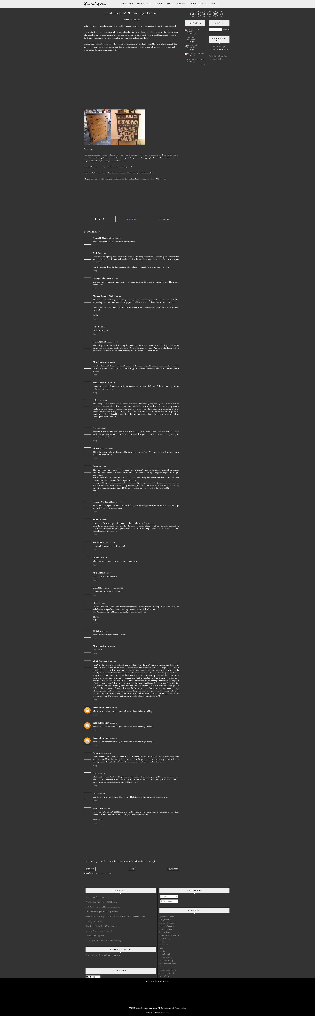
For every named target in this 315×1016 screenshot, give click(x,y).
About (213, 4)
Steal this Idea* (119, 26)
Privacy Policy (180, 1008)
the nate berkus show (167, 963)
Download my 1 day (94, 955)
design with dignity (167, 923)
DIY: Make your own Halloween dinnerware (103, 907)
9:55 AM (111, 362)
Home (132, 869)
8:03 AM (105, 631)
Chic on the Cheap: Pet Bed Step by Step (102, 911)
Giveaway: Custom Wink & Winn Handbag (103, 940)
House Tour (126, 4)
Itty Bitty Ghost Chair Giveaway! (99, 931)
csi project (163, 945)
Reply (95, 245)
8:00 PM (109, 573)
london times (164, 932)
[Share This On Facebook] (95, 219)
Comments (167, 901)
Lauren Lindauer (101, 707)
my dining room (144, 32)
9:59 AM (111, 383)
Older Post (173, 869)
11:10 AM (109, 449)
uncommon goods (166, 973)
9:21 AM (115, 278)
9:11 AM (103, 253)
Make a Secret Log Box (95, 935)
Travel (169, 4)
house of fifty (164, 938)
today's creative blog (167, 970)
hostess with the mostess (169, 935)
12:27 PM (102, 466)
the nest (162, 967)
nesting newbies (166, 957)
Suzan (96, 466)
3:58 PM (103, 520)
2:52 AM (113, 661)
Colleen (96, 557)
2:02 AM (107, 753)
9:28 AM (102, 327)
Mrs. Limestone (100, 362)
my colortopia (165, 954)
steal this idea (131, 219)
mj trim (162, 951)
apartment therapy (166, 916)
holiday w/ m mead (166, 926)
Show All (202, 65)
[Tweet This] (99, 219)
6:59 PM (111, 646)
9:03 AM (107, 808)
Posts (164, 896)
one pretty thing (166, 960)
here (111, 955)
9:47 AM (116, 342)
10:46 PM (101, 793)
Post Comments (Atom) (104, 873)
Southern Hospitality (192, 38)
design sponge (165, 919)
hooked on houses (166, 929)
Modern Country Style (103, 296)
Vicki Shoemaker (101, 661)
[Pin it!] (103, 219)
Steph (95, 603)
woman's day (164, 976)
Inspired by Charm (195, 59)
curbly (161, 948)
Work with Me (199, 4)
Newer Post (89, 869)
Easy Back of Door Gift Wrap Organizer (102, 926)
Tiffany (96, 519)
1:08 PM (119, 502)
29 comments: (163, 219)
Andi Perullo (99, 572)
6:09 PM (102, 603)
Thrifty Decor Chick (193, 30)
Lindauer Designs (105, 44)
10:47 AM (113, 708)
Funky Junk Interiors (192, 46)
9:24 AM (118, 296)
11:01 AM (102, 428)
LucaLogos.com (162, 1012)
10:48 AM (113, 723)
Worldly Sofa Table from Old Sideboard (101, 902)
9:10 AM (118, 238)
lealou (96, 326)
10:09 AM (103, 400)
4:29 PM (111, 542)
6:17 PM (104, 558)
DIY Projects (144, 4)
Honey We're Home (195, 53)
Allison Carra (99, 448)
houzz (161, 941)
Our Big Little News (94, 921)
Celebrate (182, 4)
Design (158, 4)
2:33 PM (120, 588)
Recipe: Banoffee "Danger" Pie (98, 897)
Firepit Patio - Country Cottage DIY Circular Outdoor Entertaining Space (115, 916)
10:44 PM (101, 773)
